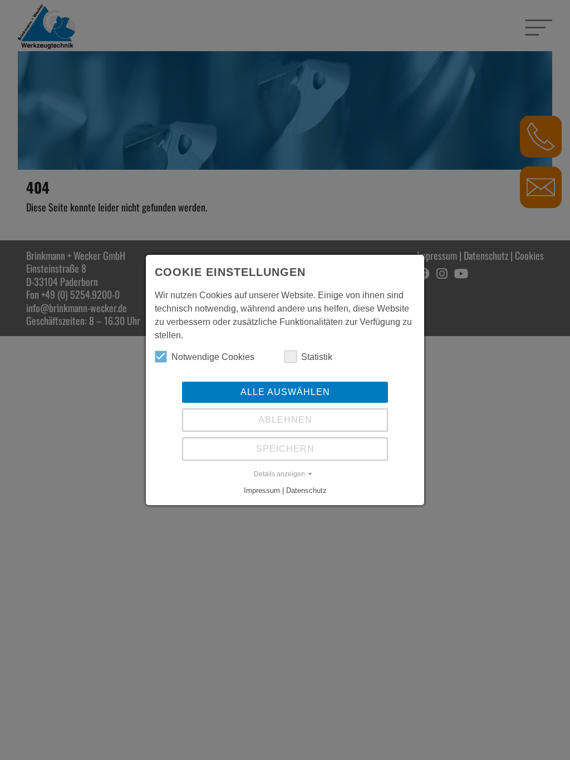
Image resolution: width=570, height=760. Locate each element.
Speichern (285, 448)
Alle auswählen (285, 392)
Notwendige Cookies (212, 357)
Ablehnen (285, 420)
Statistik (316, 357)
